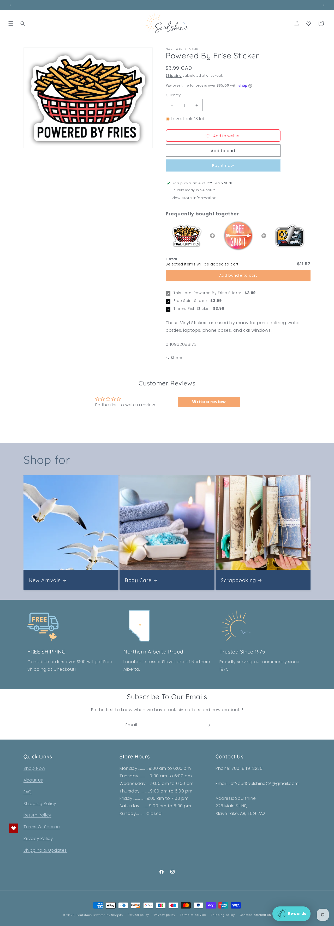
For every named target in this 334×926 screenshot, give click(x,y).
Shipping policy (223, 915)
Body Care (138, 580)
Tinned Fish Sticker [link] (192, 308)
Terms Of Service (41, 827)
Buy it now (223, 165)
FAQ (27, 792)
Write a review (209, 402)
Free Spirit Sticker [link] (190, 300)
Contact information (255, 915)
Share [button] (176, 357)
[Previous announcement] (10, 5)
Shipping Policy (39, 804)
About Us (33, 780)
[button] (11, 23)
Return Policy (37, 815)
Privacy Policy (38, 839)
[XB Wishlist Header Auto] (308, 23)
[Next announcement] (324, 5)
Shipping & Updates (45, 850)
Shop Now (34, 768)
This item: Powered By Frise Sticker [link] (207, 292)
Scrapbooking (238, 580)
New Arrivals (45, 580)
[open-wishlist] (13, 828)
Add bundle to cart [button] (238, 275)
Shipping (174, 75)
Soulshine (84, 915)
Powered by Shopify (108, 915)
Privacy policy (164, 915)
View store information (194, 198)
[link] (187, 235)
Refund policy (138, 915)
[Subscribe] (208, 725)
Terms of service (193, 915)
